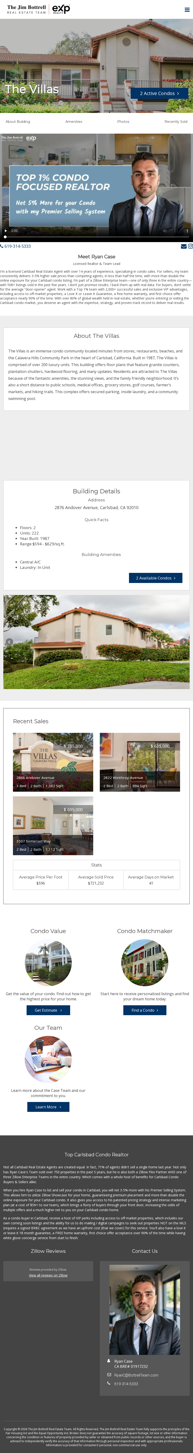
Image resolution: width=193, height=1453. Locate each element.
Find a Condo (143, 1010)
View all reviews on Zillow (48, 1275)
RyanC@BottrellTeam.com (136, 1375)
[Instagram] (190, 246)
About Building (18, 122)
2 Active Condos (157, 93)
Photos (123, 122)
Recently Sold (176, 122)
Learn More (46, 1107)
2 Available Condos (154, 578)
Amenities (73, 122)
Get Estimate (46, 1010)
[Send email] (184, 246)
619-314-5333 (17, 246)
